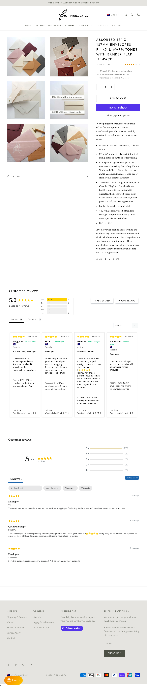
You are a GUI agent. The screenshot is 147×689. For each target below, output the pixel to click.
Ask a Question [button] (103, 300)
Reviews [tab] (14, 319)
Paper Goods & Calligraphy (62, 25)
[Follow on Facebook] (8, 665)
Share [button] (18, 410)
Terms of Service (15, 627)
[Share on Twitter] (109, 259)
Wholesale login (41, 627)
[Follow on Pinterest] (23, 665)
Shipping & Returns (17, 617)
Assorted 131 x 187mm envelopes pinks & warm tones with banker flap (23, 383)
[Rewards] (13, 680)
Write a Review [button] (128, 300)
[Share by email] (117, 259)
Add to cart (118, 98)
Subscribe (114, 653)
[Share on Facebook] (105, 259)
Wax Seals (40, 25)
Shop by (29, 25)
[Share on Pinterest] (113, 259)
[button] (29, 413)
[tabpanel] (73, 526)
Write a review (132, 478)
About (10, 622)
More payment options (118, 115)
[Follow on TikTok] (30, 665)
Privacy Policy (13, 633)
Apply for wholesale (43, 622)
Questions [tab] (32, 319)
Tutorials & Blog (87, 25)
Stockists (103, 25)
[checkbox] (85, 488)
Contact (11, 638)
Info (120, 25)
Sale (113, 25)
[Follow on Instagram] (15, 665)
